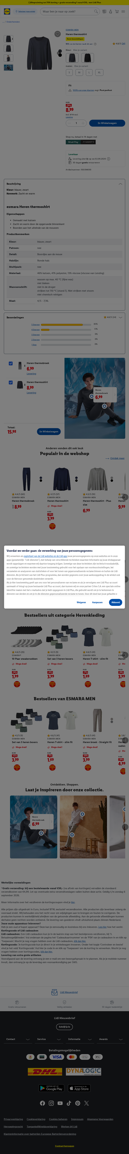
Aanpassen (97, 602)
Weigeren (81, 602)
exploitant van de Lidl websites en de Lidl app (45, 556)
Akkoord (116, 602)
